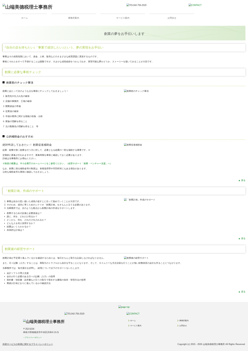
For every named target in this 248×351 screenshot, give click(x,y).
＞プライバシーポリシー (32, 337)
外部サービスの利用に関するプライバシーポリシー (28, 344)
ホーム (24, 18)
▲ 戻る (241, 180)
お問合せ (172, 18)
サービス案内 (122, 18)
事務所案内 (73, 18)
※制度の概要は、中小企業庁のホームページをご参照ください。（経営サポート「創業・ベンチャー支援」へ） (57, 163)
